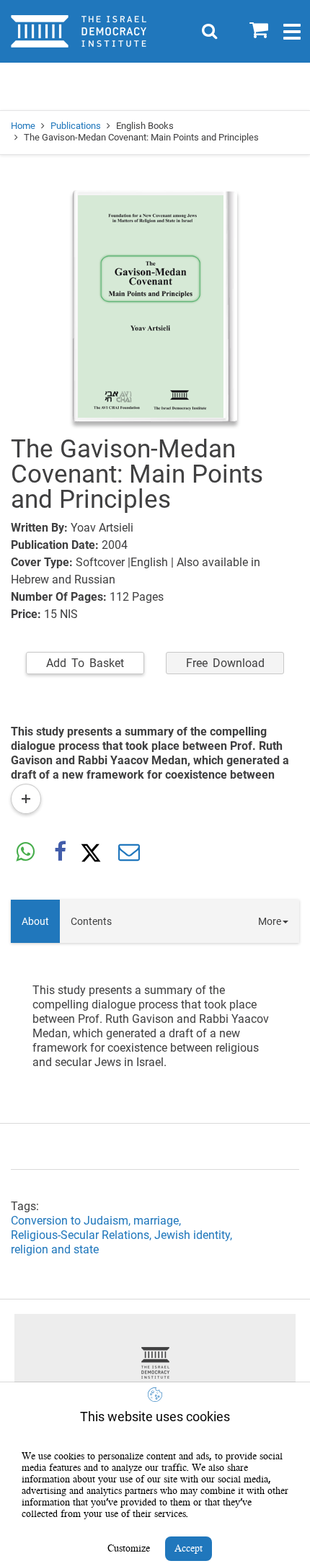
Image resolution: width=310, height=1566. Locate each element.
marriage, (158, 1220)
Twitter (94, 852)
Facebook (59, 852)
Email (129, 852)
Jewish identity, (194, 1235)
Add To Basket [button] (85, 663)
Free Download (225, 663)
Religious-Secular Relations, (82, 1235)
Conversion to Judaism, (72, 1220)
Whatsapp (25, 852)
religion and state (55, 1249)
